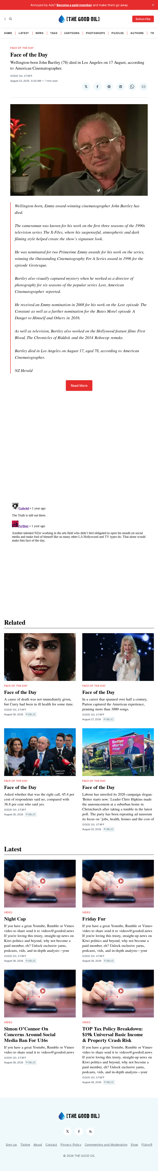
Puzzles (118, 33)
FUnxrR (147, 1144)
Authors (137, 33)
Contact (51, 1144)
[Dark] (5, 19)
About (38, 1144)
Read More (79, 385)
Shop (134, 1144)
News (40, 33)
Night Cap (15, 918)
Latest (24, 33)
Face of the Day (22, 47)
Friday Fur (94, 918)
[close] (153, 5)
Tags (54, 33)
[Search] (10, 19)
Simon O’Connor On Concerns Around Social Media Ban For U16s (30, 1034)
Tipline (25, 1144)
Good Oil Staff (21, 75)
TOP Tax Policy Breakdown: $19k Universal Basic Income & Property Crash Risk (112, 1034)
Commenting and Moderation (106, 1144)
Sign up (11, 1144)
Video (8, 912)
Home (8, 33)
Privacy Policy (70, 1144)
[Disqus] (79, 442)
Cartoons (72, 33)
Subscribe (143, 19)
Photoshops (95, 33)
